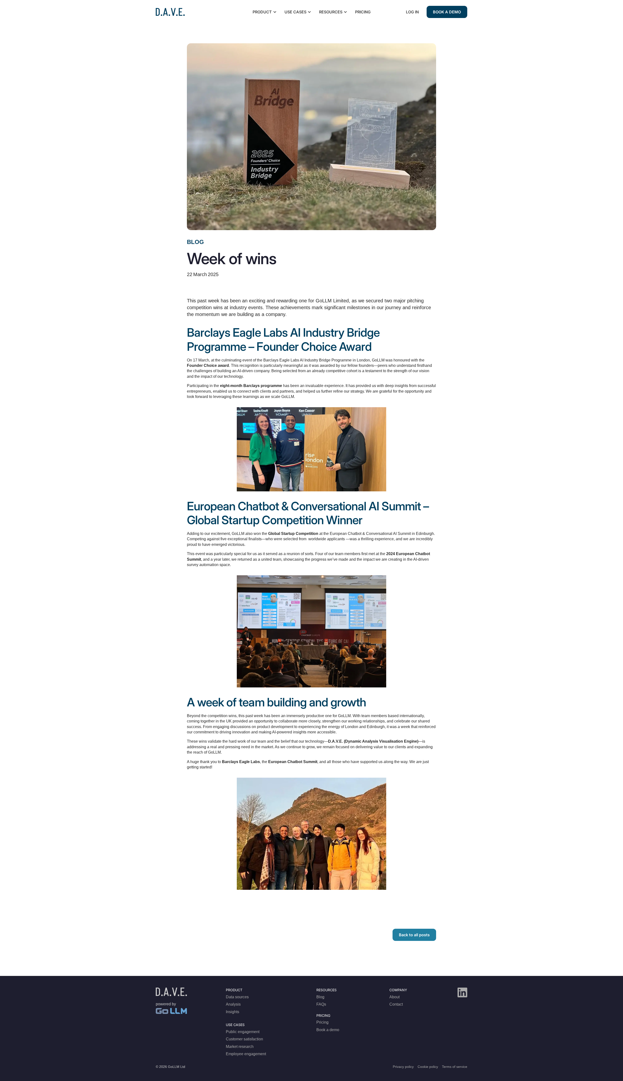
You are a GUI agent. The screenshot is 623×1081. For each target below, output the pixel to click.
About (394, 997)
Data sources (237, 997)
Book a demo (447, 11)
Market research (240, 1047)
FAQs (321, 1004)
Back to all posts (414, 934)
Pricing (363, 11)
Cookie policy (428, 1067)
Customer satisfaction (244, 1039)
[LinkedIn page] (462, 992)
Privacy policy (403, 1067)
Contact (396, 1004)
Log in (412, 11)
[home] (170, 12)
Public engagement (242, 1032)
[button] (264, 12)
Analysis (233, 1004)
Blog (195, 242)
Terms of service (454, 1067)
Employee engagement (246, 1054)
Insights (232, 1012)
